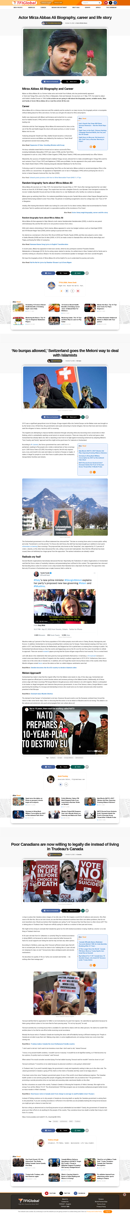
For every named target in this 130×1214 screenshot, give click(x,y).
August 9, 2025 (66, 1170)
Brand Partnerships (101, 1201)
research (46, 651)
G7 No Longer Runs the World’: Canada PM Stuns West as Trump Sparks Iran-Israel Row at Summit (92, 951)
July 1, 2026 (101, 804)
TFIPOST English (46, 2)
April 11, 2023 (30, 311)
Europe (87, 7)
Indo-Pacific (18, 7)
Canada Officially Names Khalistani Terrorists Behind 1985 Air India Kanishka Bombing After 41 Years (93, 944)
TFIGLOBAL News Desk (54, 23)
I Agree (107, 1211)
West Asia (75, 7)
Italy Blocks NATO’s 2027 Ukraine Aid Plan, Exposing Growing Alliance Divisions (106, 800)
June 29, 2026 (66, 818)
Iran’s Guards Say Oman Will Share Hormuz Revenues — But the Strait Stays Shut (92, 125)
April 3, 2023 (101, 311)
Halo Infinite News (81, 23)
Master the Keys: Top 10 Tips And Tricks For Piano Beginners (107, 307)
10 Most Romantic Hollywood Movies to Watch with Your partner (107, 320)
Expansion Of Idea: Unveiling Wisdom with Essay (47, 145)
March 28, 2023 (66, 324)
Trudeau (77, 1121)
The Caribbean (111, 7)
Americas (31, 7)
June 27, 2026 (101, 820)
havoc (40, 663)
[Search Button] (100, 3)
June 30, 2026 (30, 818)
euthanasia (63, 1121)
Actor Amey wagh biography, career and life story (90, 212)
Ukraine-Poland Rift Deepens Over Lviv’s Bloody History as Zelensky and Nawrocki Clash (71, 813)
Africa (98, 7)
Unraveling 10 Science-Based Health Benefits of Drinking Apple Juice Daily (35, 307)
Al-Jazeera (34, 444)
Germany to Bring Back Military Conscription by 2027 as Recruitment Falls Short (91, 458)
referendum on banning (29, 546)
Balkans (52, 757)
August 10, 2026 (30, 804)
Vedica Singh (57, 854)
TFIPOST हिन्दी (58, 2)
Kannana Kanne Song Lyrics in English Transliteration (49, 244)
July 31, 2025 (101, 1168)
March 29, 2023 (30, 324)
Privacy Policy (101, 1206)
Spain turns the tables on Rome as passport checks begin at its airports (34, 800)
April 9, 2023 (65, 313)
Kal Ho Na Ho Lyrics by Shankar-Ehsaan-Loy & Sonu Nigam (51, 262)
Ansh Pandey (57, 361)
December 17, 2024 (31, 1179)
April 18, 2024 (102, 1181)
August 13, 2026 (30, 1168)
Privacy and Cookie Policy (94, 1211)
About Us (65, 1199)
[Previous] (90, 146)
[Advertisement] (65, 338)
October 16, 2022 (69, 23)
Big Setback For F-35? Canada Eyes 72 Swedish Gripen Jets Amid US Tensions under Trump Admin (92, 958)
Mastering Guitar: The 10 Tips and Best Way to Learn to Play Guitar (71, 320)
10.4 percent (92, 656)
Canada (43, 7)
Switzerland (79, 757)
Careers (101, 1199)
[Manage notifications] (124, 1194)
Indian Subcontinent (59, 7)
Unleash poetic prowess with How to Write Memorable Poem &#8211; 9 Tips (55, 177)
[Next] (94, 146)
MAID (71, 1121)
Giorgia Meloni (68, 757)
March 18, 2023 (102, 324)
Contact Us (65, 1201)
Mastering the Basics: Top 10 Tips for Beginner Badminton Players (35, 320)
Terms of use (101, 1204)
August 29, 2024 (66, 1181)
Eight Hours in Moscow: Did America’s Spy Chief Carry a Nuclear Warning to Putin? (91, 139)
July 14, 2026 (65, 806)
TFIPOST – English (65, 1204)
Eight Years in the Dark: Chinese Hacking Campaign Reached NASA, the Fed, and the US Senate (92, 132)
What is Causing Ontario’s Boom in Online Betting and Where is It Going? (70, 1176)
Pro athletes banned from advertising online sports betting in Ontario (105, 1176)
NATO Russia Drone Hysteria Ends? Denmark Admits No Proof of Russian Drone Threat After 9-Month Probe (91, 465)
